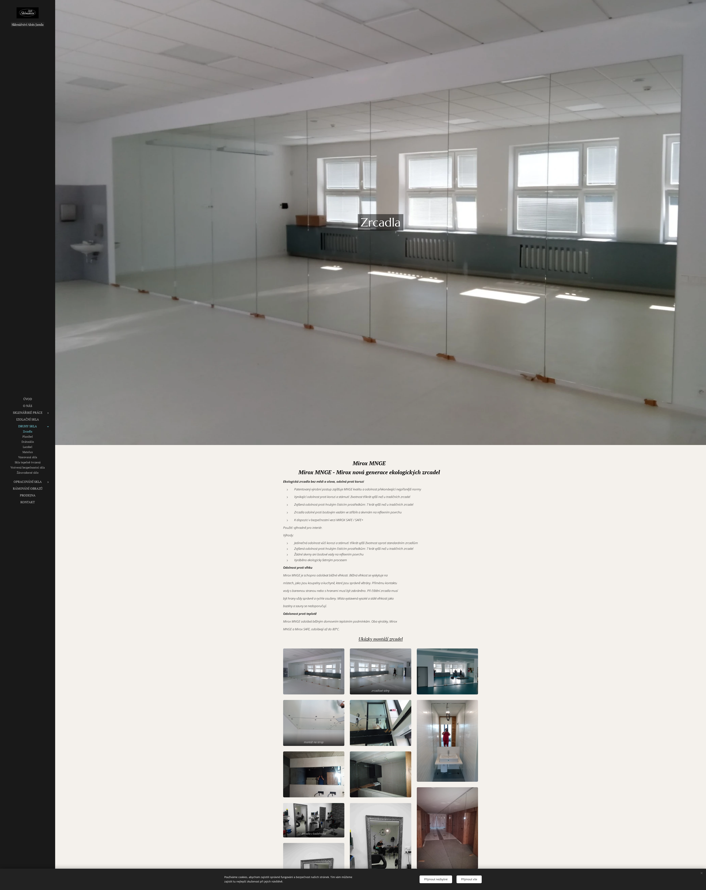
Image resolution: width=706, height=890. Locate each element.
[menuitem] (27, 399)
